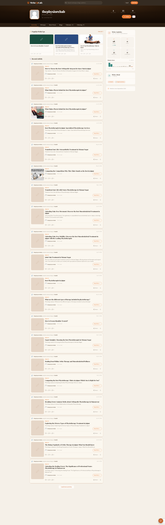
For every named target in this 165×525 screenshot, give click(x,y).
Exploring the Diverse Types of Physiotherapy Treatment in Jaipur (67, 423)
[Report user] (133, 16)
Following (80, 25)
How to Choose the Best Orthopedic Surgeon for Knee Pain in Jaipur (68, 69)
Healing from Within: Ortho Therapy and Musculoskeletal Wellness (67, 361)
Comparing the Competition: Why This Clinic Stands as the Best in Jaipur (69, 171)
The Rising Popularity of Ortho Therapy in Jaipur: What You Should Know (69, 445)
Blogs (60, 25)
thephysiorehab (51, 74)
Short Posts (52, 25)
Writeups (43, 25)
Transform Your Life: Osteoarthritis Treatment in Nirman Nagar (66, 149)
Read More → (97, 74)
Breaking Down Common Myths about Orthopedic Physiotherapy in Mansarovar (72, 402)
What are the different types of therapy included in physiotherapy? (67, 299)
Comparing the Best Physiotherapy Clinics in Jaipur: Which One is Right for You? (72, 380)
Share (96, 78)
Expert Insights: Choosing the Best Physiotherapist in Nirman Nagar (68, 340)
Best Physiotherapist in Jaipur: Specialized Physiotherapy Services (67, 128)
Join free (134, 2)
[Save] (100, 78)
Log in (127, 2)
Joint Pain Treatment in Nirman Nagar (58, 257)
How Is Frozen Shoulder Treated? (56, 321)
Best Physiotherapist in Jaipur (55, 280)
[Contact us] (160, 520)
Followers (69, 25)
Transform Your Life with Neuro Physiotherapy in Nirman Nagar (67, 190)
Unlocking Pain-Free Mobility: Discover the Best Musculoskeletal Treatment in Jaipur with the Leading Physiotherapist (71, 237)
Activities (34, 25)
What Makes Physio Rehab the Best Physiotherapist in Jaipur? (66, 90)
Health (47, 66)
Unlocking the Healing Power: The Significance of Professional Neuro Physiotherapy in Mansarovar (68, 467)
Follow (127, 16)
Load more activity (66, 487)
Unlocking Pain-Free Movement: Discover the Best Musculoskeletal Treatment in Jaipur (72, 212)
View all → (100, 31)
